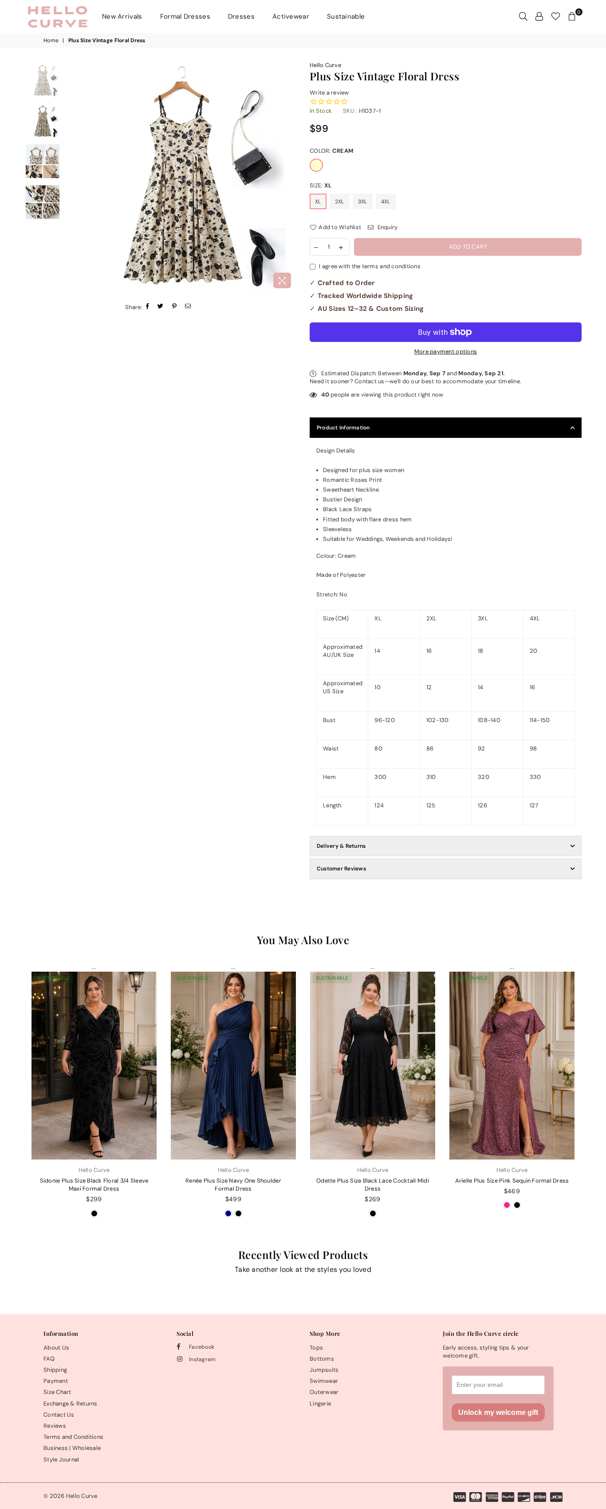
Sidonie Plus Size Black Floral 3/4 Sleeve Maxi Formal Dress (94, 1184)
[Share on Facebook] (148, 307)
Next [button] (288, 177)
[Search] (523, 16)
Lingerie (320, 1403)
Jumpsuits (324, 1370)
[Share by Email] (188, 307)
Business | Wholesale (72, 1448)
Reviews (54, 1426)
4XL (385, 201)
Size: (320, 185)
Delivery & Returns (341, 846)
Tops (316, 1347)
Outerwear (324, 1392)
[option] (180, 177)
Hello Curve (325, 65)
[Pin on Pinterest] (174, 307)
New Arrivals (122, 16)
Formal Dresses (185, 16)
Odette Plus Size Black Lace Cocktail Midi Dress (372, 1184)
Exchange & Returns (70, 1403)
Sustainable (346, 16)
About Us (56, 1347)
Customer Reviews (341, 868)
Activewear (290, 16)
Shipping (55, 1370)
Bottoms (322, 1358)
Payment (55, 1381)
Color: (331, 151)
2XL (339, 201)
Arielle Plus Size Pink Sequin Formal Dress (512, 1180)
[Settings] (539, 16)
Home (51, 40)
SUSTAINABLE (53, 978)
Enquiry (386, 227)
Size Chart (57, 1392)
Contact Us (59, 1414)
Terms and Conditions (73, 1437)
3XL (362, 201)
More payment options (445, 351)
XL (318, 201)
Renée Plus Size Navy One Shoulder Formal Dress (233, 1184)
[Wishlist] (555, 16)
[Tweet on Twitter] (160, 307)
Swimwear (324, 1381)
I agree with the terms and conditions (370, 266)
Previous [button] (73, 177)
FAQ (49, 1358)
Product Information (343, 427)
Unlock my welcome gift (498, 1412)
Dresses (241, 16)
